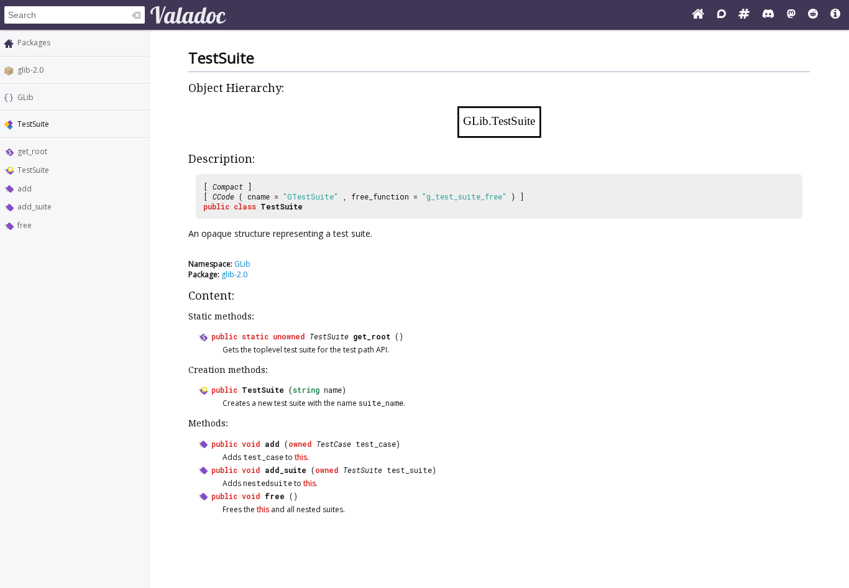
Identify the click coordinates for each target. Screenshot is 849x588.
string (306, 390)
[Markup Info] (835, 15)
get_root (32, 151)
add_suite (34, 206)
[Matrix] (744, 15)
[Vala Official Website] (698, 15)
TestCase (333, 444)
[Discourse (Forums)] (721, 15)
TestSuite (33, 170)
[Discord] (768, 15)
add (24, 188)
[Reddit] (813, 15)
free (24, 225)
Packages (33, 42)
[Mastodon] (791, 15)
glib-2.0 (30, 70)
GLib (25, 97)
